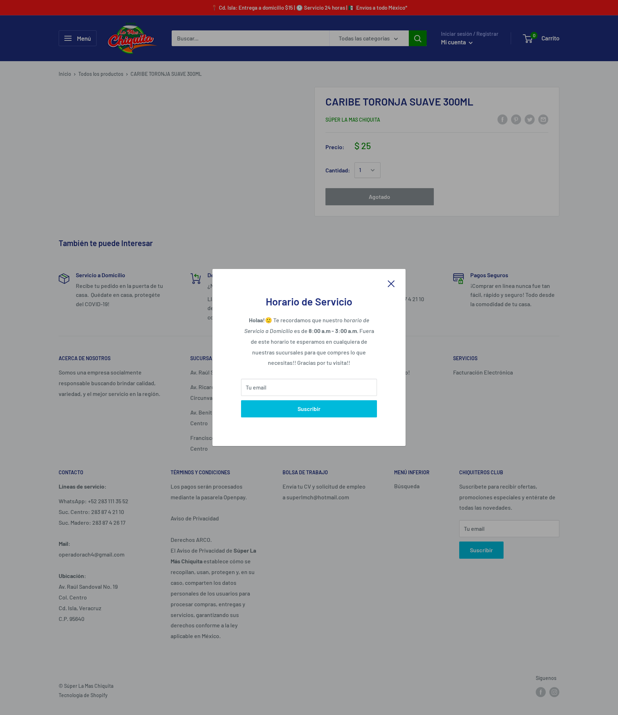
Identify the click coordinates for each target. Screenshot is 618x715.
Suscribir (309, 408)
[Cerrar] (391, 283)
